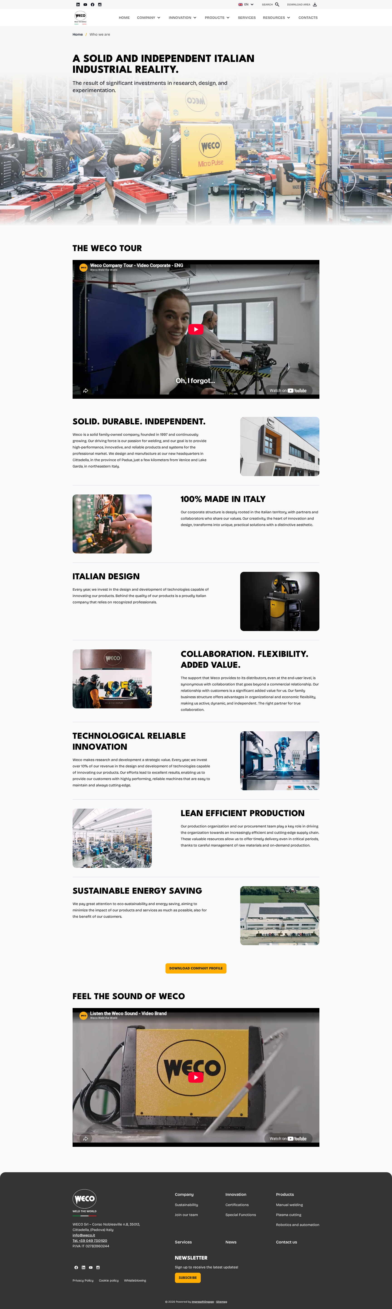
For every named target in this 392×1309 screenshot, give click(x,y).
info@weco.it (84, 1235)
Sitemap (221, 1301)
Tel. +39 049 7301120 (90, 1240)
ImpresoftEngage (203, 1301)
